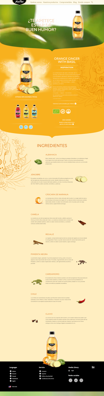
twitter (26, 127)
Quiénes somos (36, 2)
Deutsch (14, 373)
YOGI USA (14, 386)
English (14, 381)
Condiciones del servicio (48, 378)
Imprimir (44, 373)
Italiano (14, 371)
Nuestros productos (50, 2)
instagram (31, 127)
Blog (75, 2)
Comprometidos (66, 2)
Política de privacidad (47, 376)
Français (14, 376)
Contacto (44, 371)
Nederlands (15, 378)
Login (72, 370)
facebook (21, 127)
